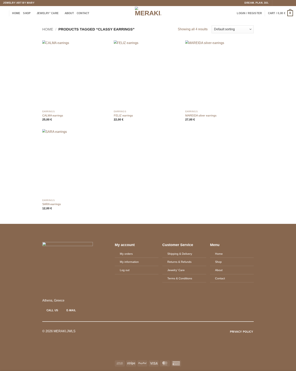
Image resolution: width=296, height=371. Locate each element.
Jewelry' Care (176, 270)
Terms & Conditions (179, 278)
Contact (220, 278)
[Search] (4, 13)
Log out (124, 270)
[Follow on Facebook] (275, 3)
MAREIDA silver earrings (200, 115)
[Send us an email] (287, 3)
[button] (249, 13)
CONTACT (83, 13)
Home (16, 13)
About (219, 270)
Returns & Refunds (179, 261)
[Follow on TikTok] (283, 3)
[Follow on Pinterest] (291, 3)
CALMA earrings (52, 115)
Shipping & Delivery (179, 253)
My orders (126, 253)
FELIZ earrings (123, 115)
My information (129, 261)
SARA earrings (51, 204)
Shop (27, 13)
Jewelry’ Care (48, 13)
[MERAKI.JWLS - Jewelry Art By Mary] (148, 13)
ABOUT (69, 13)
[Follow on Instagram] (279, 3)
